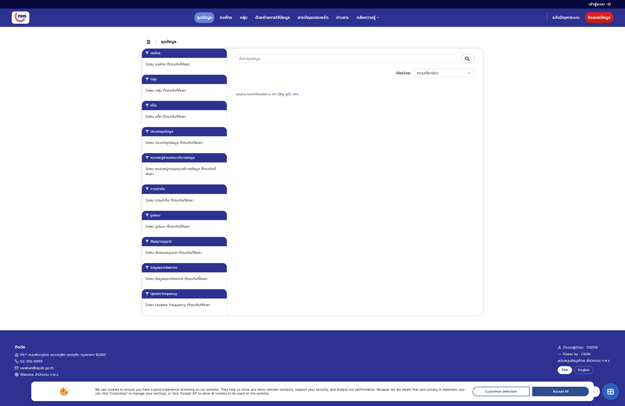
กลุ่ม (243, 18)
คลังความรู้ (366, 18)
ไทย (565, 370)
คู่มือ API (291, 94)
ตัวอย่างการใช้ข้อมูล (272, 18)
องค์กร (226, 18)
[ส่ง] (467, 58)
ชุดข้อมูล (204, 18)
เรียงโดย (403, 73)
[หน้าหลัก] (20, 17)
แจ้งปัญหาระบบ (566, 18)
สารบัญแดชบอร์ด (313, 18)
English (583, 370)
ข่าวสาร (342, 18)
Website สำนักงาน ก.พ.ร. (39, 374)
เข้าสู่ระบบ (597, 4)
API (274, 94)
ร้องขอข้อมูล (599, 18)
